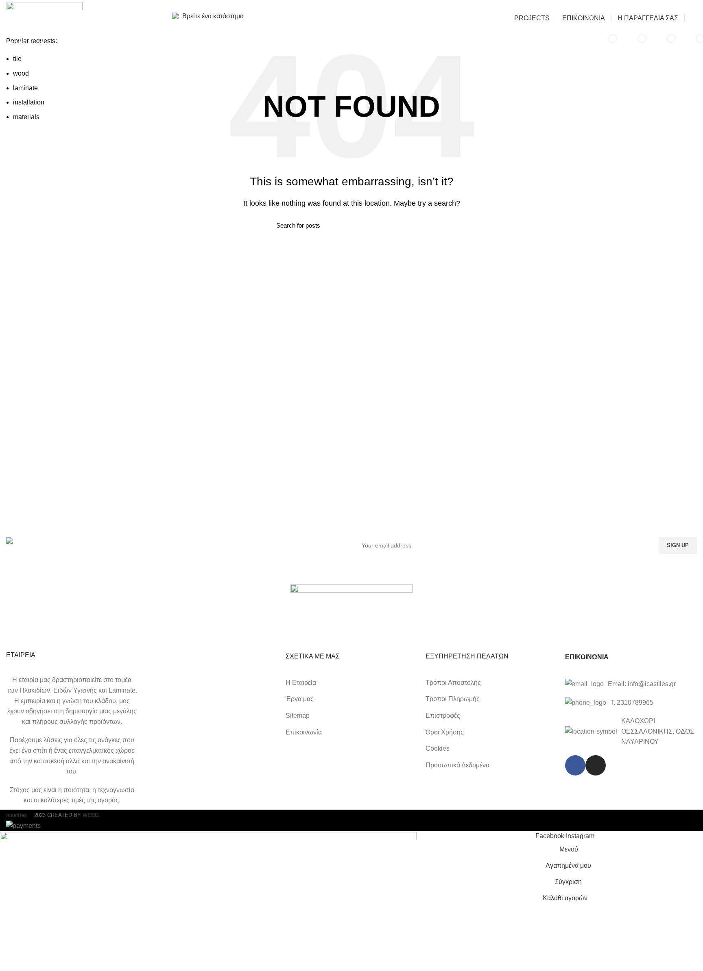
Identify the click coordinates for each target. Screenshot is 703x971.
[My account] (694, 18)
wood (21, 73)
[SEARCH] (573, 44)
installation (28, 102)
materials (26, 116)
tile (17, 58)
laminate (25, 88)
